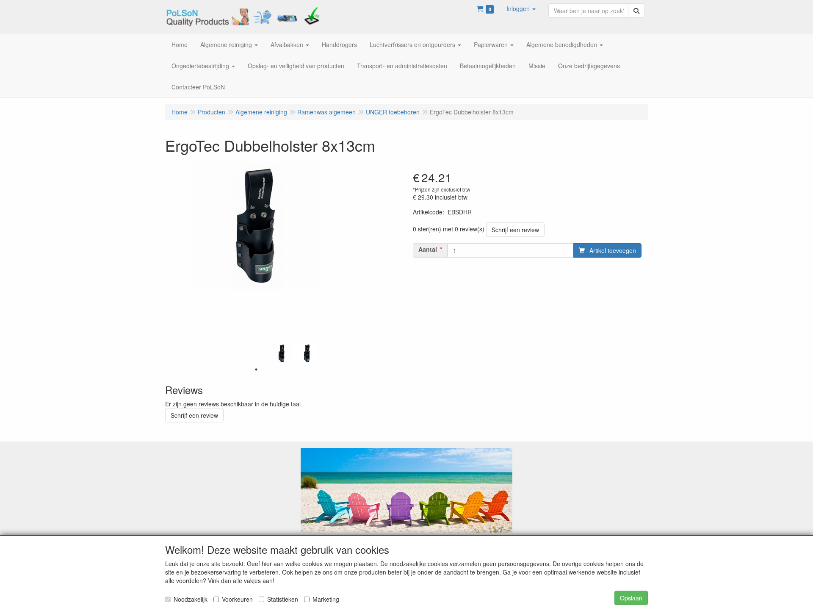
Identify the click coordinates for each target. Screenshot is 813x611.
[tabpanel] (281, 353)
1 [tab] (256, 369)
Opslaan (631, 598)
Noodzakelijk (190, 599)
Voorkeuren (237, 599)
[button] (521, 8)
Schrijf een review (515, 229)
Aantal (427, 249)
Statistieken (282, 599)
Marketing (325, 599)
